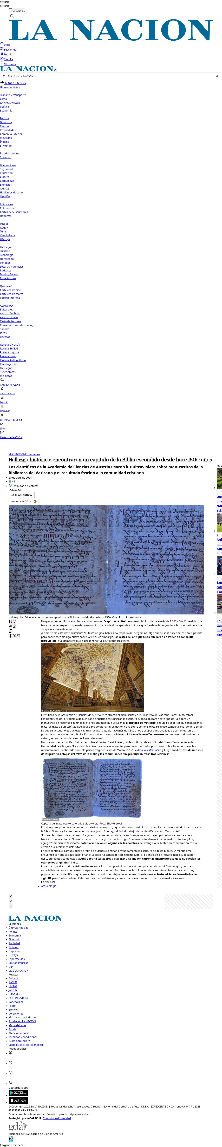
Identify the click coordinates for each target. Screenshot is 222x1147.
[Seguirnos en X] (11, 1063)
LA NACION (16, 454)
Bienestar (6, 184)
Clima (3, 99)
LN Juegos (6, 247)
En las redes (32, 454)
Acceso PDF (7, 305)
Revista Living (8, 356)
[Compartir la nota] (11, 626)
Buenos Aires (8, 165)
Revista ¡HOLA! (9, 348)
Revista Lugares (9, 352)
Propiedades (8, 130)
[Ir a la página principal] (111, 40)
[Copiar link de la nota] (11, 631)
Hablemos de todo (11, 192)
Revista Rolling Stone (13, 360)
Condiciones (50, 1118)
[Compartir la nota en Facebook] (11, 636)
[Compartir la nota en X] (14, 636)
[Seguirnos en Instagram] (11, 1073)
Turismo (5, 251)
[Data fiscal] (11, 1141)
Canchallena (7, 235)
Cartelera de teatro (11, 294)
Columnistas (7, 208)
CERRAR (4, 2)
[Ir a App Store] (18, 1102)
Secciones (10, 49)
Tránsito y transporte (13, 95)
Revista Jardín (8, 364)
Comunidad (7, 181)
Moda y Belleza (9, 274)
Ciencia (4, 188)
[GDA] (18, 1130)
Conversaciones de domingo (17, 325)
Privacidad (64, 1118)
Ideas (3, 333)
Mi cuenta (10, 64)
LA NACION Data (10, 103)
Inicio (7, 44)
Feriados (5, 262)
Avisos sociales (9, 317)
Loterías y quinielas (12, 266)
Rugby (4, 227)
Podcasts (5, 270)
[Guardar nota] (11, 621)
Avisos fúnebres (10, 313)
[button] (111, 252)
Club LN (8, 59)
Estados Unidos (9, 153)
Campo (4, 126)
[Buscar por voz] (217, 76)
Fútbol (4, 223)
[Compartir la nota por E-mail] (18, 636)
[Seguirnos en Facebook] (11, 1053)
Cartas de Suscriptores (14, 212)
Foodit (8, 54)
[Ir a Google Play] (18, 1095)
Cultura (4, 177)
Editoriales (6, 204)
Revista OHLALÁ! (10, 344)
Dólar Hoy (6, 122)
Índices (4, 142)
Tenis (3, 231)
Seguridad (6, 169)
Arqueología (48, 886)
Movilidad (6, 138)
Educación (6, 173)
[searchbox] (109, 76)
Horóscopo (7, 259)
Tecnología (6, 255)
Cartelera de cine (10, 290)
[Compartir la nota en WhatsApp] (14, 626)
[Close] (11, 896)
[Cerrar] (55, 70)
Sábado (4, 329)
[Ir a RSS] (11, 1084)
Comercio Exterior (11, 134)
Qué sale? (6, 286)
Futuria (4, 118)
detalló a (149, 750)
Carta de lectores (10, 321)
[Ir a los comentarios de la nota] (14, 621)
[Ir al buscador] (12, 16)
